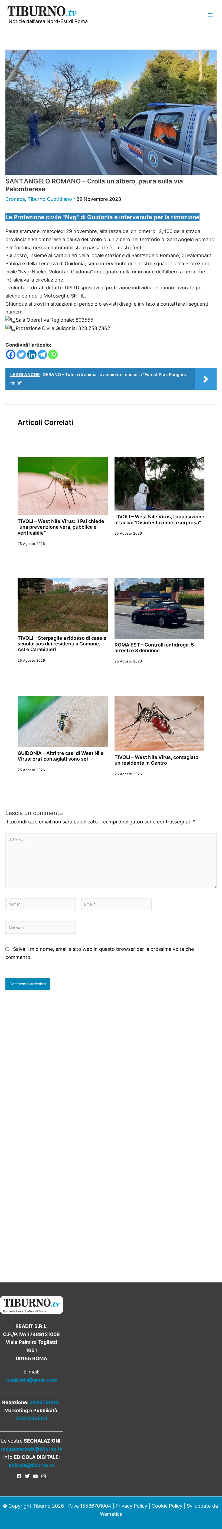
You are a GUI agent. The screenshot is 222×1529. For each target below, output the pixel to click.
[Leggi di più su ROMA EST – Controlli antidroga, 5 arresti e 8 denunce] (160, 608)
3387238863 (31, 1418)
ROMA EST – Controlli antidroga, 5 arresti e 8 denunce (154, 647)
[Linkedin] (32, 354)
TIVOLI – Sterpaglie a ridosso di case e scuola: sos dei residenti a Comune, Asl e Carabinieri (62, 643)
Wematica (111, 1514)
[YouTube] (35, 1476)
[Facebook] (10, 354)
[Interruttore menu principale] (210, 14)
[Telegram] (42, 354)
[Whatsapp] (53, 354)
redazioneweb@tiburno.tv (32, 1449)
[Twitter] (21, 354)
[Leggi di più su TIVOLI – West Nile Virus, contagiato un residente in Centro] (160, 723)
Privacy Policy (131, 1506)
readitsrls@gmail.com (31, 1380)
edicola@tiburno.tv (31, 1465)
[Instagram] (43, 1476)
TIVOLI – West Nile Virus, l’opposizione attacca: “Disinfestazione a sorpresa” (159, 519)
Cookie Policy (167, 1506)
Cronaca (15, 199)
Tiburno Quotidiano (50, 199)
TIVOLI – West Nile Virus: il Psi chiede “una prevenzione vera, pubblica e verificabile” (61, 527)
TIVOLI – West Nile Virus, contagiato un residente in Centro (156, 760)
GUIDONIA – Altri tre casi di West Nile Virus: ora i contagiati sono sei (61, 756)
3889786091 (45, 1402)
